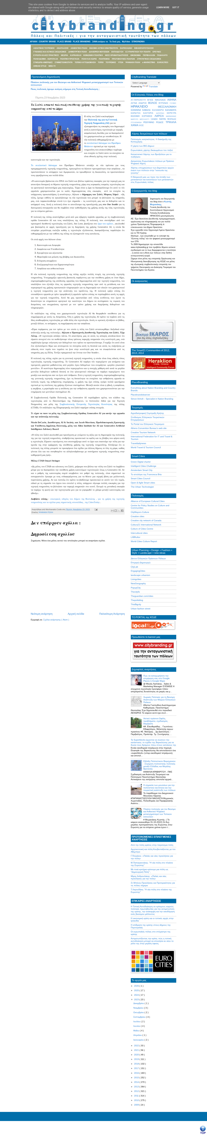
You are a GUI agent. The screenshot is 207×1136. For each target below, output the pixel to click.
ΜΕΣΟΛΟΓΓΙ (145, 119)
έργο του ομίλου (105, 223)
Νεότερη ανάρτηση (41, 613)
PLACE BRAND (64, 41)
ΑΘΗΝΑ (171, 99)
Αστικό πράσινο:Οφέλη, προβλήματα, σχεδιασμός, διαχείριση (155, 721)
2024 (137, 995)
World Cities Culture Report (144, 541)
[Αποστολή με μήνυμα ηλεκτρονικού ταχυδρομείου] (112, 510)
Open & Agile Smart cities (143, 482)
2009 (137, 1105)
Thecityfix (135, 592)
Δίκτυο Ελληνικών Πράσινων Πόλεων (148, 558)
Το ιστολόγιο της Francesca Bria (146, 474)
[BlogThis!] (115, 510)
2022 (137, 1045)
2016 (137, 1073)
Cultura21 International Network (146, 524)
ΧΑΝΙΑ (135, 125)
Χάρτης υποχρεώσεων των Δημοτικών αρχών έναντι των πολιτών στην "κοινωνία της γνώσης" (152, 170)
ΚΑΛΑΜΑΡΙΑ (158, 110)
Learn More (162, 7)
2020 (137, 1054)
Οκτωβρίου (139, 1012)
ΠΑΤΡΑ (163, 119)
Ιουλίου (137, 1021)
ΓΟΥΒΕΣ (173, 103)
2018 (137, 1064)
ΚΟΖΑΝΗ (136, 116)
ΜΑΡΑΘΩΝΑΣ (171, 116)
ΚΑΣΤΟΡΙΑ (149, 113)
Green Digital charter (141, 462)
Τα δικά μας (114, 41)
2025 (137, 990)
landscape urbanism (140, 575)
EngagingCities (138, 571)
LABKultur (135, 537)
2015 (137, 1077)
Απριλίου (137, 1035)
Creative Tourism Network (143, 432)
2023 (137, 999)
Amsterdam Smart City (141, 470)
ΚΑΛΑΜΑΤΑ (170, 110)
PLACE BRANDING (81, 41)
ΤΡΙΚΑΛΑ (171, 122)
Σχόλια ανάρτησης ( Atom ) (56, 619)
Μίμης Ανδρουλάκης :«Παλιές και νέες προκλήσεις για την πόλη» (148, 877)
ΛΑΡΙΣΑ (160, 116)
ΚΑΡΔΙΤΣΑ (137, 113)
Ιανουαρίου (139, 1040)
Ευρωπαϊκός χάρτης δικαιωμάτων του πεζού (152, 150)
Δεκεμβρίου (139, 1003)
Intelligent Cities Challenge (143, 466)
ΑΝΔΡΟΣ (143, 103)
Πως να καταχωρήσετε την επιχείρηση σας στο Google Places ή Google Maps (156, 678)
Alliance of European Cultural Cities (148, 501)
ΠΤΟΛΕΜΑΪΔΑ (137, 122)
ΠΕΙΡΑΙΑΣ (171, 119)
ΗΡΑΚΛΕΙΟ (144, 106)
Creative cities (137, 516)
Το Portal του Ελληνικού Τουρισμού (147, 424)
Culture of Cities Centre (142, 529)
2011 (136, 1095)
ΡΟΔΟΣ (161, 122)
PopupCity (136, 587)
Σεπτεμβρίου (139, 1017)
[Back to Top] (202, 1130)
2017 (137, 1068)
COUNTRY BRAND (47, 41)
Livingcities (136, 579)
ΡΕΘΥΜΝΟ (149, 122)
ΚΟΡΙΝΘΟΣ (148, 116)
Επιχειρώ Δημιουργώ (140, 562)
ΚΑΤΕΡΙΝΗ (161, 113)
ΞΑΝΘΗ (155, 119)
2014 (137, 1082)
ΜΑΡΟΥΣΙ (135, 119)
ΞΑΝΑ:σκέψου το (100, 41)
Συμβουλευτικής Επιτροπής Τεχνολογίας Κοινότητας (86, 404)
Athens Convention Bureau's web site (149, 428)
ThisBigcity (136, 604)
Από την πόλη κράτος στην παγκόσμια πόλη (152, 845)
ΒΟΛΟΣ (153, 103)
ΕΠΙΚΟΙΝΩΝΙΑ (138, 41)
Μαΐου (136, 1030)
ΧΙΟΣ (141, 125)
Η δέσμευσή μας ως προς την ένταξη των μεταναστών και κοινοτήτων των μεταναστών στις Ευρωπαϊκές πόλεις (152, 179)
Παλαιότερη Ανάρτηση (112, 613)
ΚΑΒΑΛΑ (147, 110)
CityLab (134, 567)
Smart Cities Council (140, 478)
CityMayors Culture (140, 512)
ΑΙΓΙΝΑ (135, 103)
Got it (175, 7)
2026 (137, 986)
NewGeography (138, 583)
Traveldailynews (138, 443)
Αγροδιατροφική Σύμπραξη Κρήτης (147, 413)
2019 (137, 1059)
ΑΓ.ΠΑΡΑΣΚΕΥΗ (139, 100)
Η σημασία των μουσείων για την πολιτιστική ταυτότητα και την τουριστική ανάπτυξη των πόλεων (159, 787)
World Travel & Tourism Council (146, 447)
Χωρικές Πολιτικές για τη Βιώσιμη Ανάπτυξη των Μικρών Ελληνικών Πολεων (159, 699)
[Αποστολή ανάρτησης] (95, 509)
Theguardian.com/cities (142, 596)
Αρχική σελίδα (76, 613)
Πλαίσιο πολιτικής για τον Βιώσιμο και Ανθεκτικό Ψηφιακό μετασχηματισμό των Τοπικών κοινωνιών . (159, 813)
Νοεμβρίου (138, 1008)
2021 (137, 1050)
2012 (137, 1091)
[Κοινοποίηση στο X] (118, 510)
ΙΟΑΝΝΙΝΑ (136, 110)
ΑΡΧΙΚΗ (33, 41)
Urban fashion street (140, 608)
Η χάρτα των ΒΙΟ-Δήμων (142, 146)
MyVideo (126, 41)
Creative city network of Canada (146, 520)
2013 (137, 1086)
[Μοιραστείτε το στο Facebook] (122, 510)
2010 (137, 1100)
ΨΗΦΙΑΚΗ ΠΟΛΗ (46, 512)
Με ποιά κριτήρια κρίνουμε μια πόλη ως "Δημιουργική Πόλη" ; (149, 870)
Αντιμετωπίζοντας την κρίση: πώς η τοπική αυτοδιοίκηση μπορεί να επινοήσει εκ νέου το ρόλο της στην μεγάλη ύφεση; (152, 941)
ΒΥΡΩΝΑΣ (164, 103)
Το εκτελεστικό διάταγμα (44, 165)
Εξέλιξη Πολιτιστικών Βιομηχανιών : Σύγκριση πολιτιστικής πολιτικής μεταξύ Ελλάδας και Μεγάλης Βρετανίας (159, 765)
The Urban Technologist (142, 487)
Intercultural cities (139, 533)
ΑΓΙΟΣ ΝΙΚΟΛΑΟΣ (157, 100)
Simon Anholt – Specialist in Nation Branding (152, 399)
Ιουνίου (137, 1026)
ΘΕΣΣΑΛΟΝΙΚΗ (167, 106)
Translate (153, 86)
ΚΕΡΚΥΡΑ (171, 113)
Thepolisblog (137, 600)
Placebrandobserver (140, 394)
